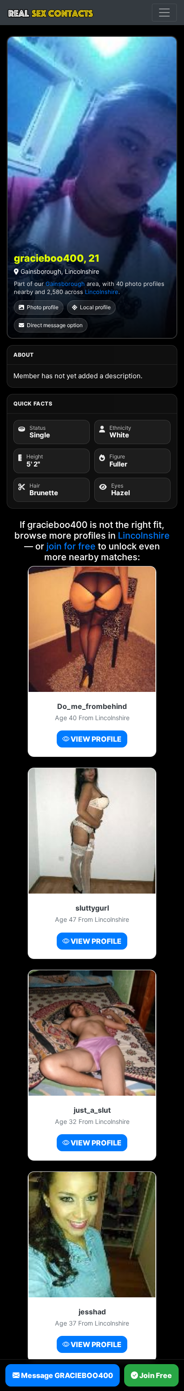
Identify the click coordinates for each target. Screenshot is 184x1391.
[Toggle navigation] (164, 13)
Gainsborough (65, 283)
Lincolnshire (101, 291)
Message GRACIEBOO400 (66, 1375)
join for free (71, 546)
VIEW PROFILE (95, 738)
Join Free (155, 1375)
